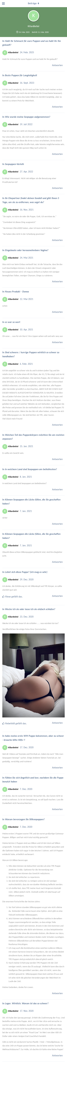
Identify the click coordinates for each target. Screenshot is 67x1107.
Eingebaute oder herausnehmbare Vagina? (26, 250)
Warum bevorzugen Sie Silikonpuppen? (25, 819)
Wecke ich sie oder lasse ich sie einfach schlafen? (30, 609)
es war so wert (12, 322)
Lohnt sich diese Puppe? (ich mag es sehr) (26, 572)
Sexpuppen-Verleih (14, 164)
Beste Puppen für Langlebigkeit (21, 75)
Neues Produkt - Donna (17, 292)
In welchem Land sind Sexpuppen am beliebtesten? (31, 469)
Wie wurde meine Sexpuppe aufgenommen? (27, 117)
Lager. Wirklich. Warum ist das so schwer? (26, 1003)
